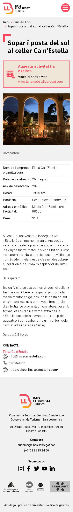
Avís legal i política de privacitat (24, 505)
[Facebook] (28, 468)
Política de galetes (57, 505)
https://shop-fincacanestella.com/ (33, 370)
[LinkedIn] (52, 468)
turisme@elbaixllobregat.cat (36, 445)
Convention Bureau (51, 426)
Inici (6, 22)
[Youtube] (44, 468)
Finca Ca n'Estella (15, 352)
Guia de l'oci (22, 22)
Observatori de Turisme (25, 419)
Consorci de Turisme (22, 415)
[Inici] (16, 8)
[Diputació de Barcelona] (34, 486)
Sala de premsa (52, 419)
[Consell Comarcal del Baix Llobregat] (11, 486)
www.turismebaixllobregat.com (40, 81)
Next (66, 119)
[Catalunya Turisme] (60, 486)
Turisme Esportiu (36, 430)
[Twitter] (37, 468)
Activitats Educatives (23, 426)
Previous (7, 119)
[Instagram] (21, 468)
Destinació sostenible (50, 415)
